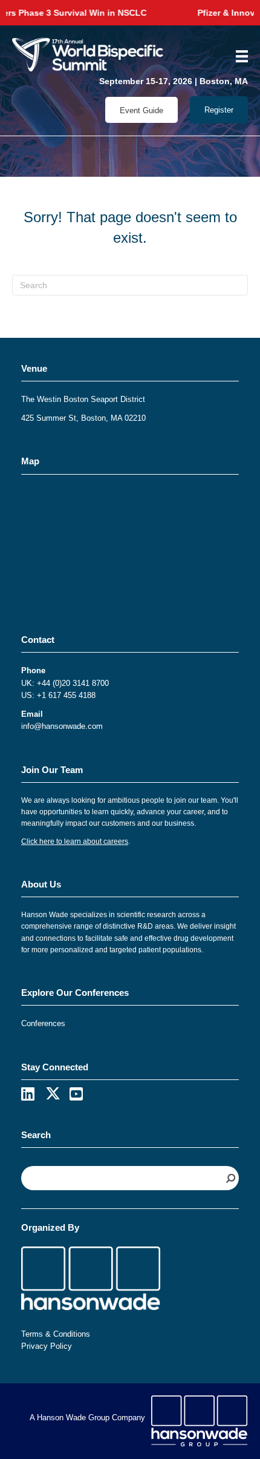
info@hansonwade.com (62, 726)
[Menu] (237, 56)
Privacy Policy (46, 1346)
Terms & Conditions (55, 1334)
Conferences (43, 1023)
